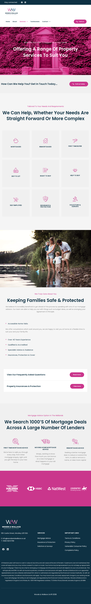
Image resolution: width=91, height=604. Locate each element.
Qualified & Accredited (17, 345)
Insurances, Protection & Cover (21, 355)
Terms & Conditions (72, 538)
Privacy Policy (70, 542)
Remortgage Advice (75, 448)
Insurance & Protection (46, 542)
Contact (45, 21)
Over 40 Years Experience (19, 339)
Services (23, 21)
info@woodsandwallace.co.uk (14, 538)
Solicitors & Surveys (45, 546)
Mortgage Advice (44, 538)
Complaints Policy (72, 550)
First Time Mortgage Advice (16, 448)
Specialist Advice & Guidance (20, 350)
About (15, 21)
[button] (45, 323)
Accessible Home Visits (18, 323)
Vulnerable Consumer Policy (76, 546)
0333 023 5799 (8, 541)
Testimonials (35, 21)
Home (8, 21)
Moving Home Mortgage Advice (45, 448)
